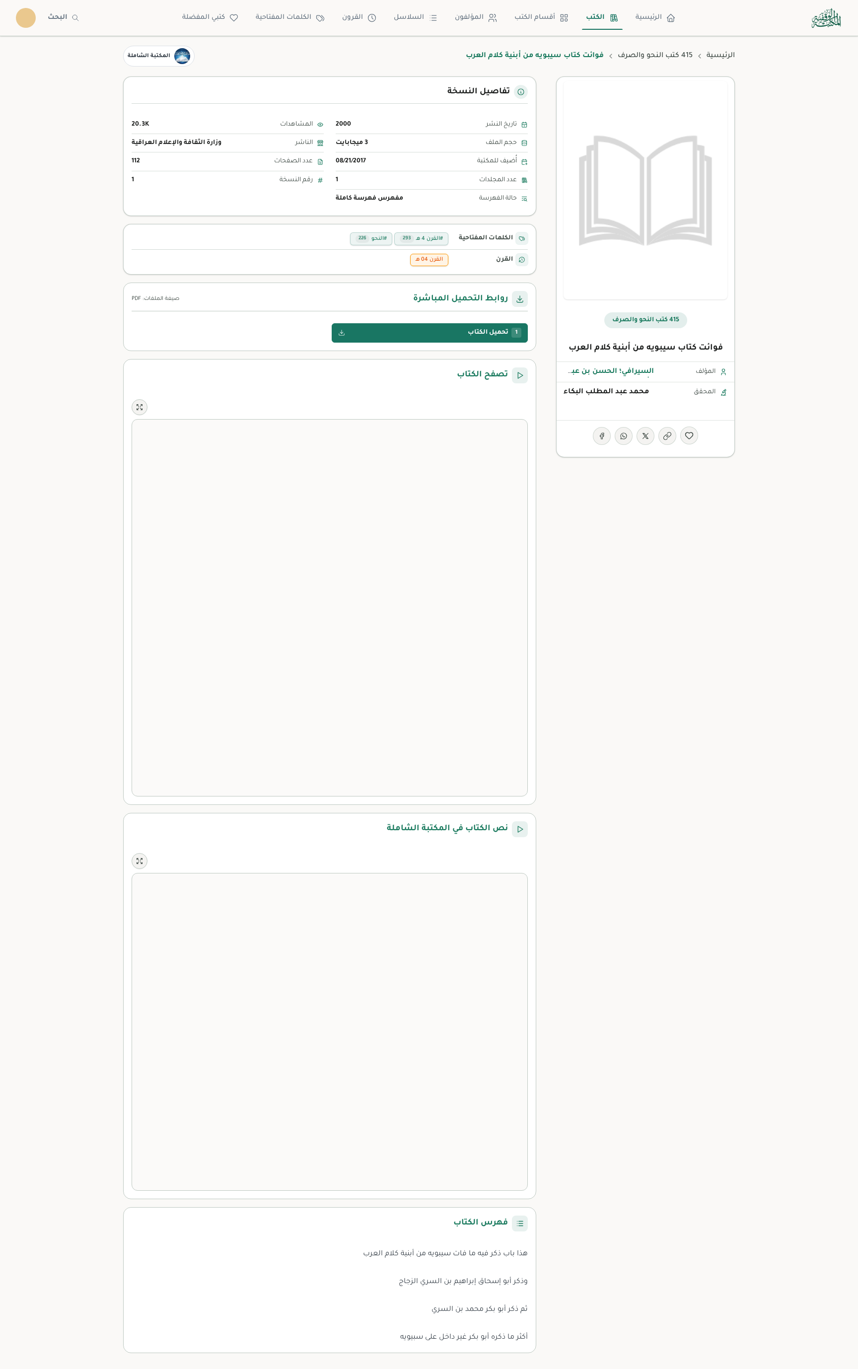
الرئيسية (649, 17)
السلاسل (409, 17)
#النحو (372, 239)
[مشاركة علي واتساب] (624, 436)
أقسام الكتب (534, 17)
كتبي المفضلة (203, 17)
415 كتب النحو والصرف (655, 56)
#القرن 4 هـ (423, 239)
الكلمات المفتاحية (283, 17)
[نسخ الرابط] (667, 436)
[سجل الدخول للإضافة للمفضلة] (689, 435)
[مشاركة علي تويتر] (645, 436)
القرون (352, 17)
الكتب (595, 17)
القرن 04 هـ (429, 260)
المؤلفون (469, 17)
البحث (58, 17)
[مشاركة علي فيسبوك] (602, 436)
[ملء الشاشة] (139, 407)
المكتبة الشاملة (149, 56)
